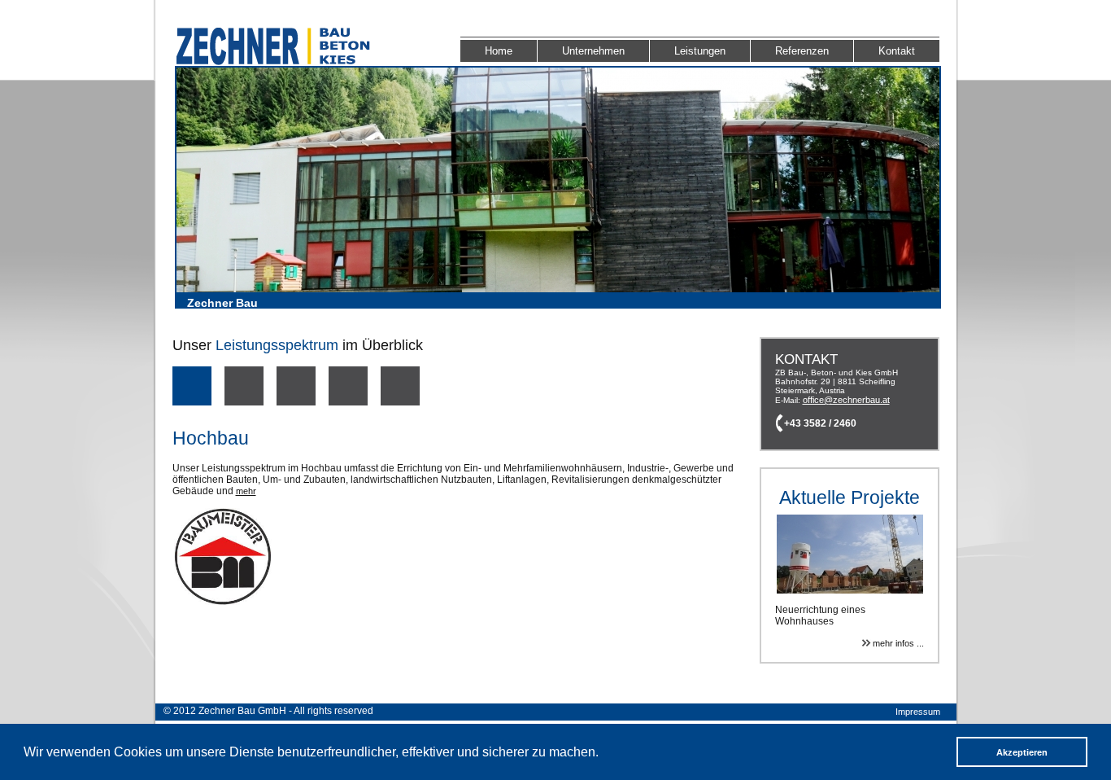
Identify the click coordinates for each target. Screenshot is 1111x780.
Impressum (917, 711)
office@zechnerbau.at (846, 400)
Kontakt (896, 51)
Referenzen (802, 51)
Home (498, 51)
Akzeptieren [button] (1022, 752)
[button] (603, 754)
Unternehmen (593, 51)
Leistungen (699, 51)
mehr (246, 491)
